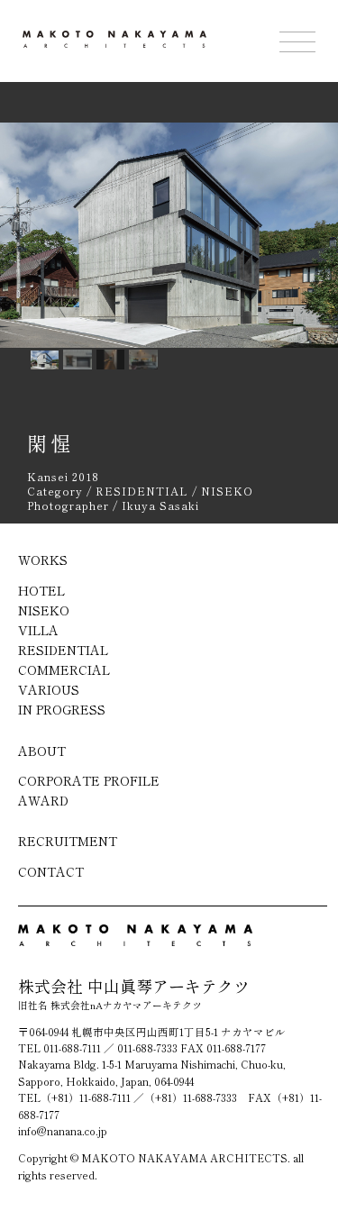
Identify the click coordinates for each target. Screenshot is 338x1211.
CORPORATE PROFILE (89, 780)
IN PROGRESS (61, 709)
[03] (143, 359)
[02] (111, 359)
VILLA (38, 630)
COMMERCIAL (64, 669)
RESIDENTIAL (63, 650)
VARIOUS (48, 689)
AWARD (43, 800)
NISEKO (43, 610)
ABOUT (42, 751)
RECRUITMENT (67, 841)
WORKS (43, 560)
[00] (45, 360)
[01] (77, 359)
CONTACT (51, 871)
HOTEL (41, 590)
